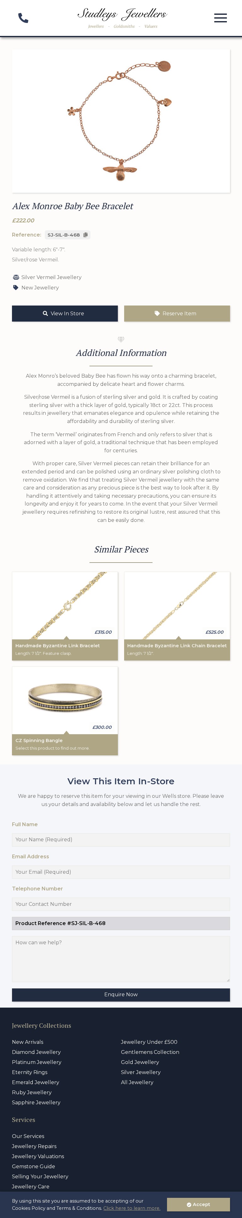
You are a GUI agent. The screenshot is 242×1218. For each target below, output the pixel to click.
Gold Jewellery (140, 1062)
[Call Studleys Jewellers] (23, 20)
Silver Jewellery (141, 1072)
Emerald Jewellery (35, 1082)
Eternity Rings (29, 1072)
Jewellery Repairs (34, 1146)
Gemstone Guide (33, 1166)
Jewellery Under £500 (149, 1042)
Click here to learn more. (131, 1208)
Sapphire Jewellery (36, 1103)
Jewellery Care (30, 1187)
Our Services (28, 1136)
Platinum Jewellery (36, 1062)
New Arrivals (27, 1042)
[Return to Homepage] (122, 14)
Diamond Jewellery (36, 1052)
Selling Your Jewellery (40, 1177)
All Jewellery (137, 1082)
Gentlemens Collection (150, 1052)
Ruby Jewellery (32, 1092)
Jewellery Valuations (38, 1156)
